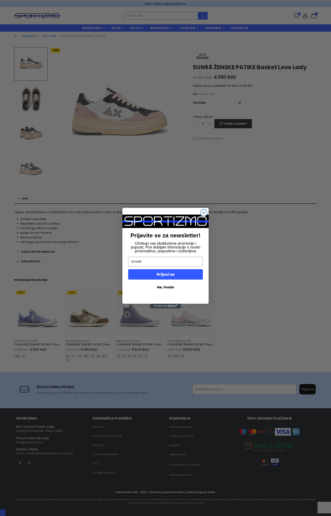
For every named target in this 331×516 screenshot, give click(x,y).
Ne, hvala (165, 287)
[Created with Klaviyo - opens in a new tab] (165, 306)
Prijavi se (166, 274)
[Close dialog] (203, 212)
